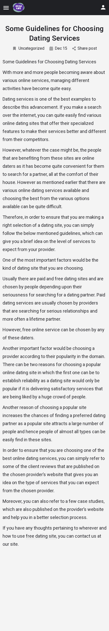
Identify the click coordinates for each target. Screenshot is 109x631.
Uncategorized (31, 48)
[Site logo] (19, 8)
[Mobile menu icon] (6, 8)
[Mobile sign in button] (103, 7)
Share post (87, 48)
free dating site (41, 536)
